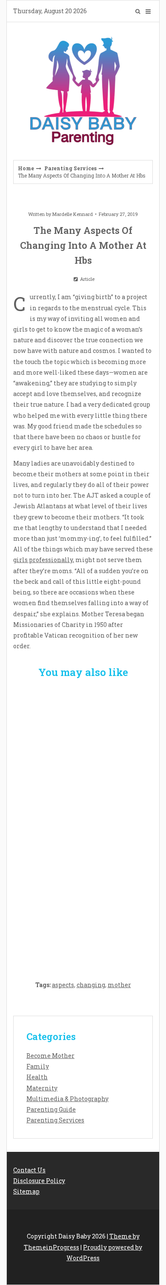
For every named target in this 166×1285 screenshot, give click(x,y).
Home (26, 168)
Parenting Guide (51, 1109)
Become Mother (50, 1056)
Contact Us (29, 1170)
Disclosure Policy (39, 1181)
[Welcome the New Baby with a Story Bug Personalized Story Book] (83, 736)
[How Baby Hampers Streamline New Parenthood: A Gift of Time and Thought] (83, 824)
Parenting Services (70, 168)
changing (91, 985)
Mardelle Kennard (72, 214)
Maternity (41, 1088)
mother (119, 985)
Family (37, 1066)
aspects (63, 985)
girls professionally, (43, 560)
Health (37, 1077)
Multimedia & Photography (67, 1099)
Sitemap (26, 1191)
